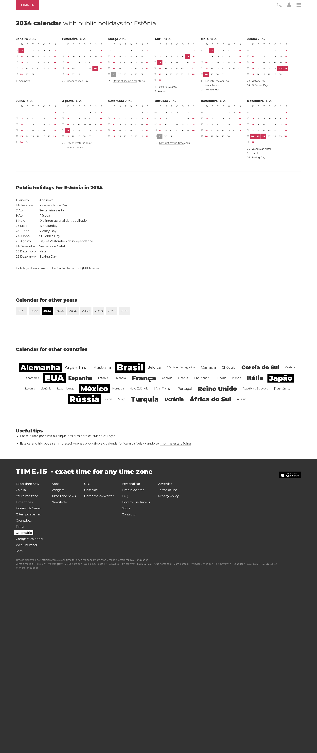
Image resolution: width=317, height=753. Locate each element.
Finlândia (120, 378)
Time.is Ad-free (133, 490)
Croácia (290, 367)
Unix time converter (99, 496)
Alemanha (40, 367)
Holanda (202, 378)
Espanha (80, 378)
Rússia (84, 399)
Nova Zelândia (139, 388)
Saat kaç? (239, 563)
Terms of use (167, 490)
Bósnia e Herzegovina (181, 367)
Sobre (126, 508)
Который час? (144, 563)
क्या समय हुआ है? (55, 563)
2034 (32, 39)
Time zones (24, 502)
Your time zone (27, 496)
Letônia (30, 388)
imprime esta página (175, 443)
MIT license (91, 268)
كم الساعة (114, 563)
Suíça (121, 399)
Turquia (145, 399)
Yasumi (45, 268)
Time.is (27, 4)
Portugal (185, 389)
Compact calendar (29, 539)
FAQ (125, 496)
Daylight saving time (125, 81)
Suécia (108, 399)
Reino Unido (217, 388)
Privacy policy (168, 496)
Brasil (130, 367)
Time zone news (64, 496)
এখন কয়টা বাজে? (128, 563)
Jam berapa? (181, 563)
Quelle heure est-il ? (95, 563)
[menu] (299, 5)
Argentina (76, 367)
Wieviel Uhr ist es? (202, 563)
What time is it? (25, 563)
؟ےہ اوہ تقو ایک (269, 563)
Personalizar (131, 484)
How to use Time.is (136, 502)
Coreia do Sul (260, 367)
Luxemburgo (65, 388)
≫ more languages (27, 567)
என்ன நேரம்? (253, 563)
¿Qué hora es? (73, 563)
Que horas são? (163, 563)
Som (19, 551)
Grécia (183, 378)
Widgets (58, 490)
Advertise (165, 484)
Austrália (102, 367)
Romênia (282, 388)
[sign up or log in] (289, 6)
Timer (20, 527)
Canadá (208, 367)
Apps (55, 484)
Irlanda (236, 378)
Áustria (241, 399)
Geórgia (167, 378)
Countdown (24, 520)
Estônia (145, 23)
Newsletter (60, 502)
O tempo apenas (28, 514)
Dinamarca (32, 378)
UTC (87, 484)
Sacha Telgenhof (69, 268)
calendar (86, 23)
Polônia (163, 388)
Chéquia (229, 367)
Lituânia (46, 388)
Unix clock (91, 490)
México (94, 388)
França (144, 378)
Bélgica (154, 367)
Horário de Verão (28, 508)
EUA (54, 378)
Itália (255, 378)
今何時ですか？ (223, 563)
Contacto (128, 514)
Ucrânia (174, 399)
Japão (280, 378)
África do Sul (210, 399)
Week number (26, 545)
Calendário (24, 533)
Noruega (118, 388)
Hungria (220, 378)
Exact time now (27, 484)
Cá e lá (21, 490)
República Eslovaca (255, 388)
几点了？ (41, 563)
